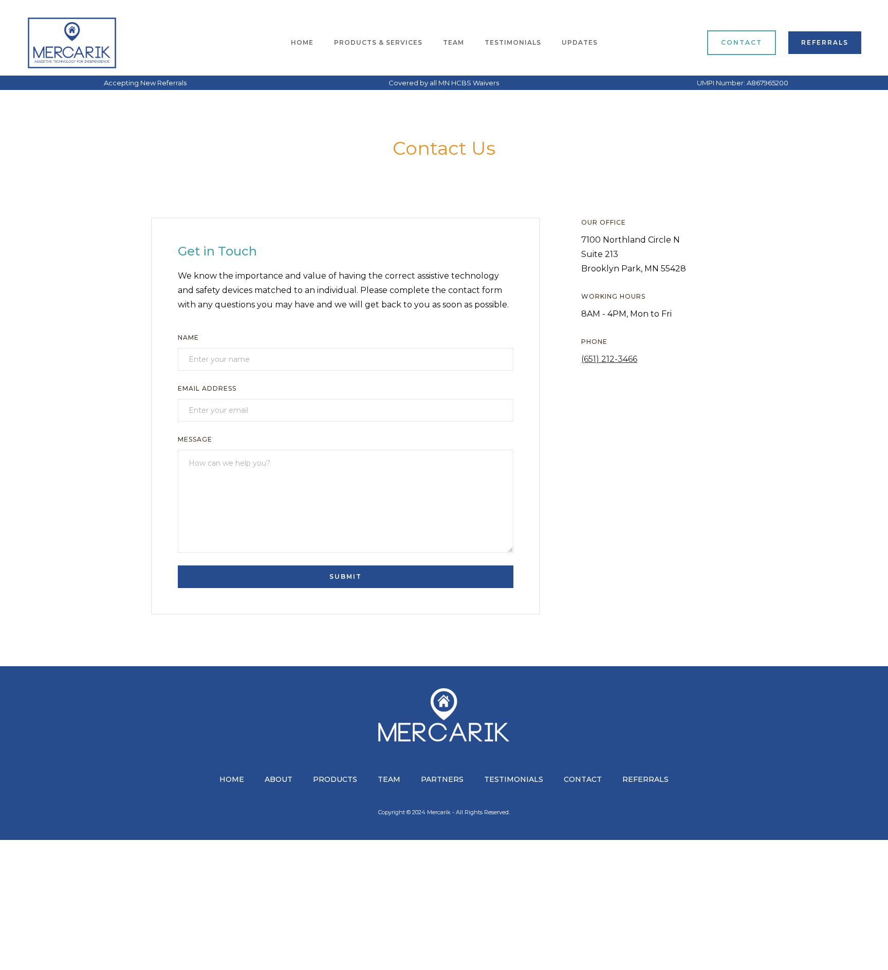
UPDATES (580, 42)
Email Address (207, 388)
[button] (378, 42)
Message (195, 439)
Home (302, 42)
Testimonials (513, 42)
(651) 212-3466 (609, 359)
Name (188, 337)
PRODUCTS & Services (378, 42)
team (453, 42)
